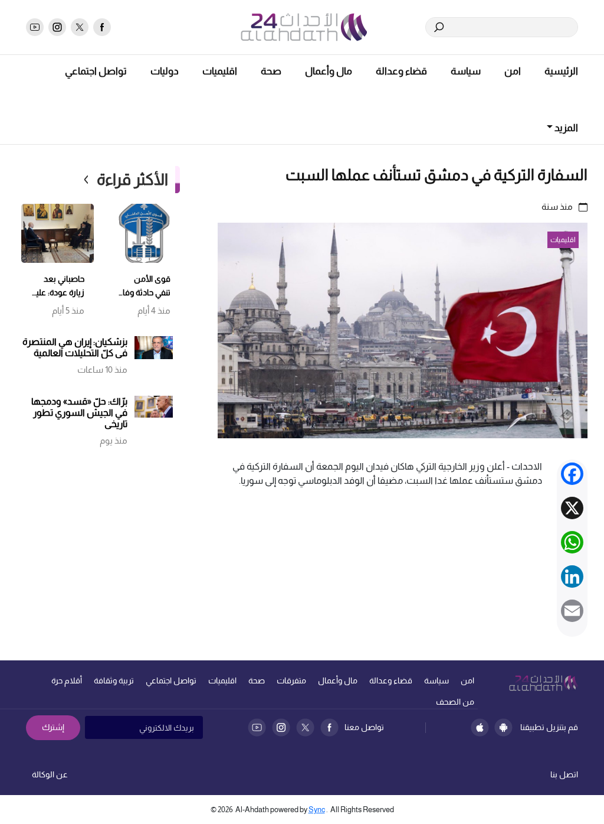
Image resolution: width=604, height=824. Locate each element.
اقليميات (219, 71)
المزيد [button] (565, 127)
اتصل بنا (564, 774)
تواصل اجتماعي (96, 71)
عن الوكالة (50, 774)
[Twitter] (305, 727)
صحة (271, 71)
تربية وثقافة (114, 680)
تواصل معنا (364, 727)
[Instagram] (281, 727)
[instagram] (57, 27)
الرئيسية (561, 71)
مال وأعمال (328, 71)
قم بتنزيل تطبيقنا (549, 727)
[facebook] (102, 27)
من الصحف (455, 701)
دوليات (164, 71)
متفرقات (291, 680)
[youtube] (35, 27)
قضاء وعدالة (401, 71)
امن (512, 71)
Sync (316, 809)
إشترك (53, 727)
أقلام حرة (66, 680)
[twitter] (79, 27)
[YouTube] (257, 727)
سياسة (466, 71)
